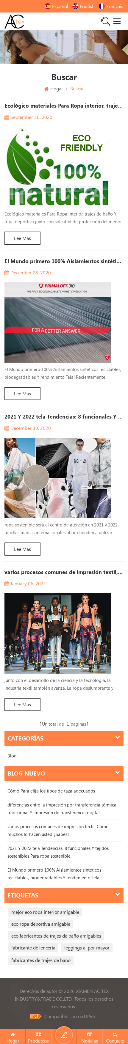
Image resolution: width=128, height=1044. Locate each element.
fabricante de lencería (33, 947)
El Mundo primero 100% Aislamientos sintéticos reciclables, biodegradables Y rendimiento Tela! (54, 873)
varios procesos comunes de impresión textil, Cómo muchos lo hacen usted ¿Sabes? (58, 830)
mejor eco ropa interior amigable (45, 912)
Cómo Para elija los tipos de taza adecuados (51, 790)
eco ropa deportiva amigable (40, 924)
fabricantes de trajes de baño (41, 960)
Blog (12, 755)
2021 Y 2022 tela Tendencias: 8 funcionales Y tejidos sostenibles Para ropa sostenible (58, 852)
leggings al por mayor (87, 947)
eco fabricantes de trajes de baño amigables (56, 935)
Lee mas (22, 238)
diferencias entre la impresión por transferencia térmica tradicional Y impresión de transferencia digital (61, 808)
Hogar (56, 88)
